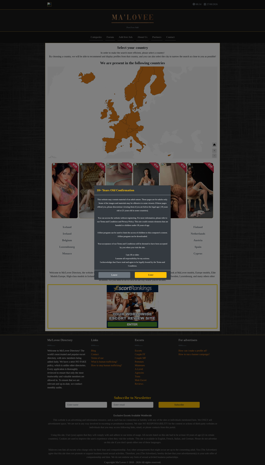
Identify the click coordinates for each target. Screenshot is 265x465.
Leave (114, 275)
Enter (150, 275)
